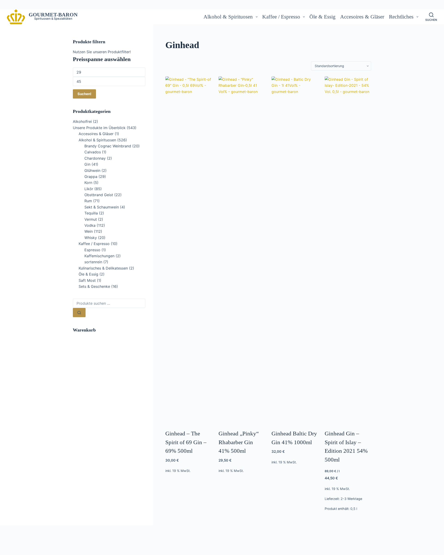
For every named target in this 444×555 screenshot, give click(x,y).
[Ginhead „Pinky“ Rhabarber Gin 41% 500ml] (242, 249)
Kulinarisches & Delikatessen (103, 268)
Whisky (90, 237)
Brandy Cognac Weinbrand (107, 146)
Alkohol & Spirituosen (228, 17)
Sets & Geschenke (94, 286)
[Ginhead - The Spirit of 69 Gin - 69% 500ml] (188, 249)
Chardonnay (95, 158)
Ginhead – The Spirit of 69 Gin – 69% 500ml (186, 442)
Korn (88, 182)
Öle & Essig (322, 17)
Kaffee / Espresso (281, 17)
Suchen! (84, 94)
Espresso (92, 250)
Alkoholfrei (82, 121)
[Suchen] (79, 312)
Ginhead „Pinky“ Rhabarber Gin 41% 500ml (239, 442)
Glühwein (92, 170)
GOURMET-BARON (53, 15)
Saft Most (87, 280)
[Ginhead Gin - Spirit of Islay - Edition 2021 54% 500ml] (348, 249)
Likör (88, 188)
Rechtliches (401, 17)
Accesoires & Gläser (362, 17)
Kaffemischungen (99, 256)
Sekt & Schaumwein (101, 207)
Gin (87, 164)
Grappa (90, 176)
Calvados (92, 152)
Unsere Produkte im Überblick (99, 127)
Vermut (90, 219)
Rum (88, 200)
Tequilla (91, 213)
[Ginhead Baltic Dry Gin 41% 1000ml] (294, 249)
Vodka (90, 225)
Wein (88, 231)
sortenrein (93, 262)
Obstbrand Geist (98, 194)
